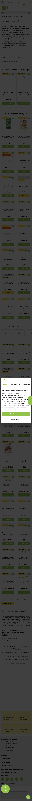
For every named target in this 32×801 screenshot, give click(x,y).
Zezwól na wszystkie (16, 414)
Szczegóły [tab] (13, 384)
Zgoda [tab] (5, 384)
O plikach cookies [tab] (24, 384)
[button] (30, 400)
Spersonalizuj (15, 419)
